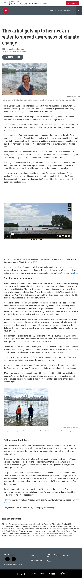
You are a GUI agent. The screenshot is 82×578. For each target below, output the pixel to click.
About (49, 561)
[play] (6, 10)
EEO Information (36, 560)
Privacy (33, 555)
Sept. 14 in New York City (66, 273)
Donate (73, 3)
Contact (66, 555)
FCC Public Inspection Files (54, 555)
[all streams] (79, 10)
